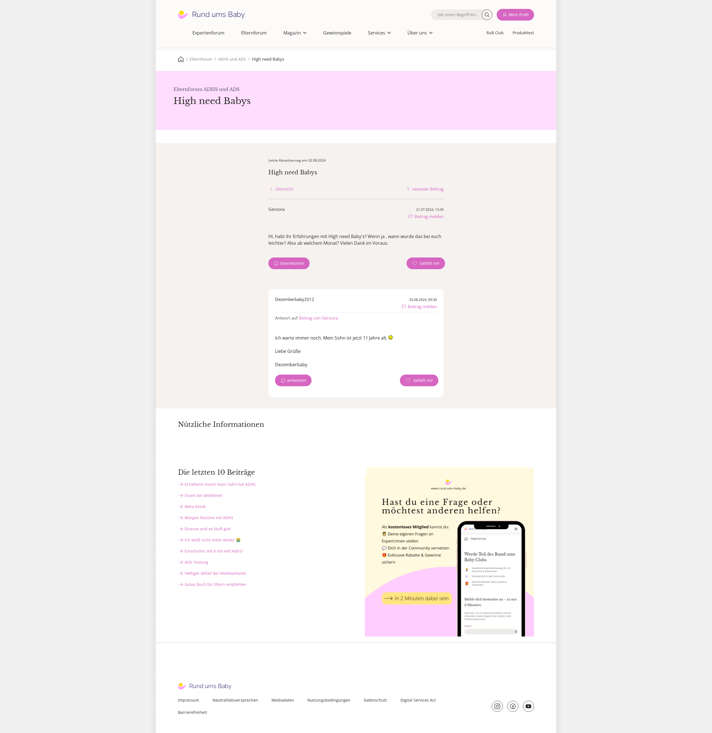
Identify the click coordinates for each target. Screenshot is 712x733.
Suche (487, 14)
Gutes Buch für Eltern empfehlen (215, 584)
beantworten (292, 263)
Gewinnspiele (337, 33)
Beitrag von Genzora (318, 318)
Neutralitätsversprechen (235, 700)
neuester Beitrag (428, 189)
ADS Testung (196, 562)
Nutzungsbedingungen (328, 700)
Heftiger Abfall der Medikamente (215, 573)
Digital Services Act (418, 700)
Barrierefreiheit (192, 712)
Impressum (188, 700)
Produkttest (523, 32)
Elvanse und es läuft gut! (208, 528)
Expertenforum (208, 33)
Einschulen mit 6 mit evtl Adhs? (214, 551)
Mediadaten (282, 700)
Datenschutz (375, 700)
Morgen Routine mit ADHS (209, 517)
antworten (296, 380)
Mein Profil (519, 14)
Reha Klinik (195, 506)
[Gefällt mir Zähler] (426, 263)
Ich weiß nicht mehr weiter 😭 (213, 540)
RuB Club (495, 32)
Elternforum (254, 33)
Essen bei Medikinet (203, 495)
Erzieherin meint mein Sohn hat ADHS (220, 484)
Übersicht (284, 189)
